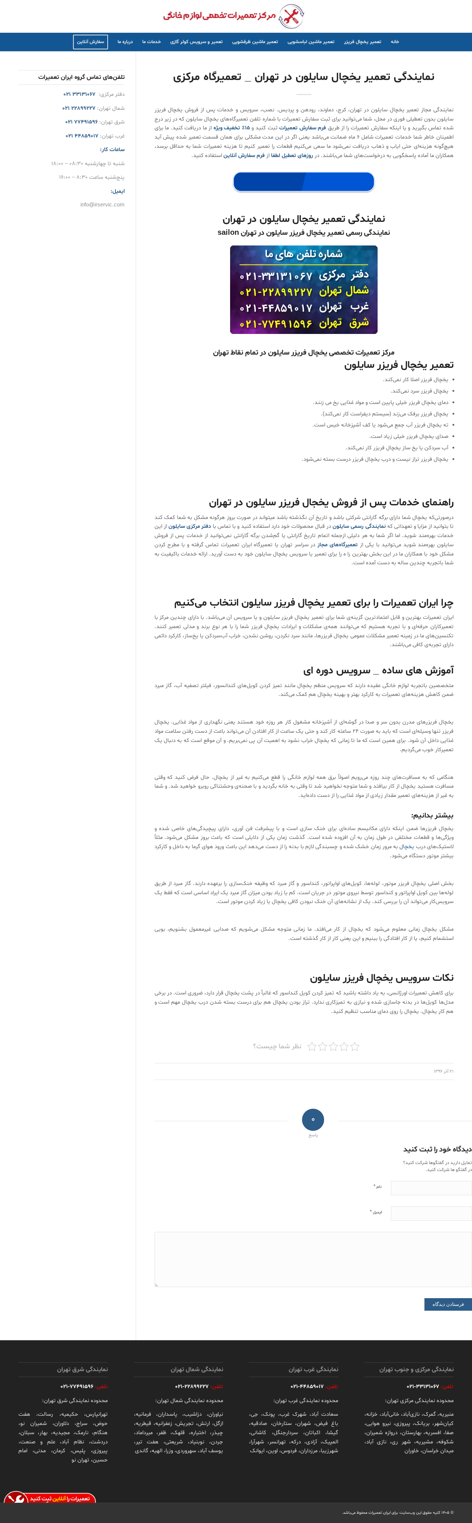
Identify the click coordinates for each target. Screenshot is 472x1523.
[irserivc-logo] (236, 16)
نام (378, 1187)
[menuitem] (395, 42)
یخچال (406, 847)
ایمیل (376, 1212)
